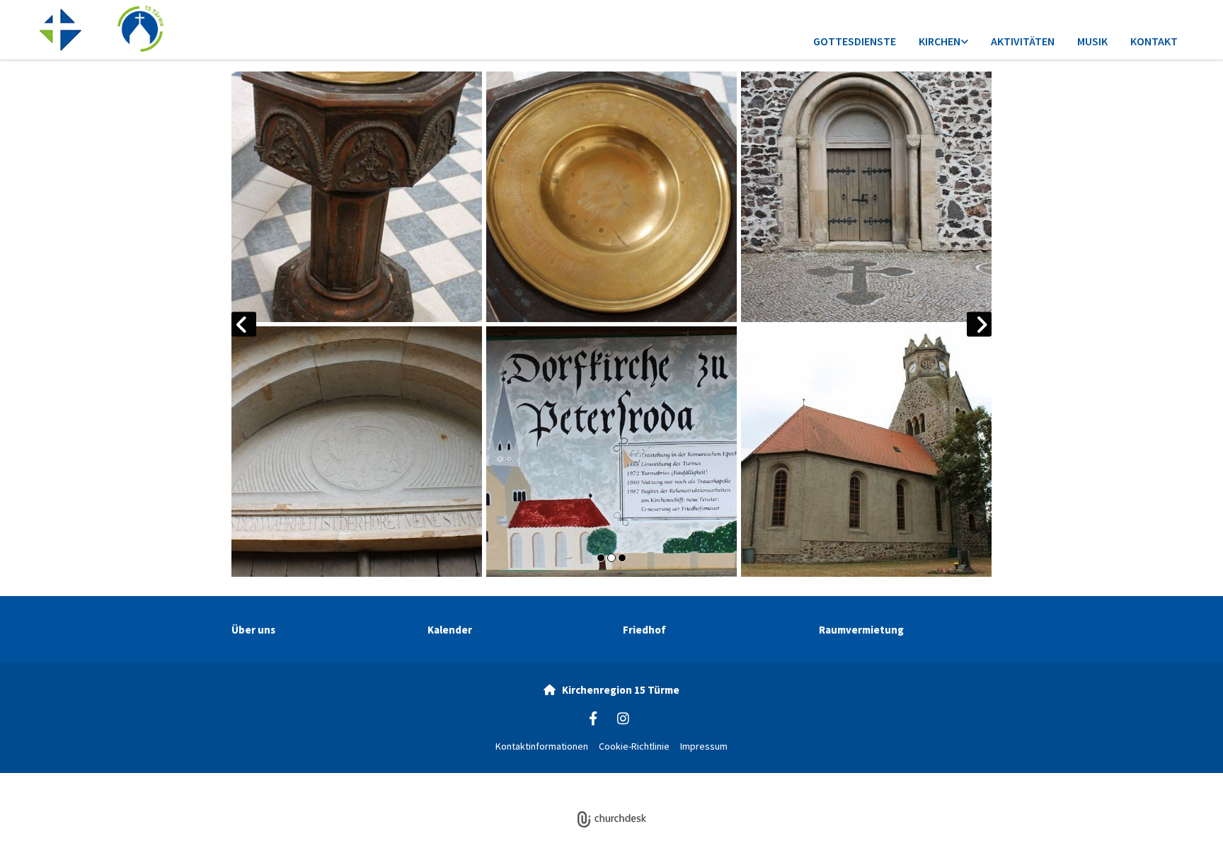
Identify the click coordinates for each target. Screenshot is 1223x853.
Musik (1092, 41)
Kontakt (1154, 41)
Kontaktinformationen (541, 746)
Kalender (449, 629)
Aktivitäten (1023, 41)
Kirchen (939, 41)
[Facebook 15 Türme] (593, 717)
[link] (943, 42)
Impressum (704, 746)
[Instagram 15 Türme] (622, 717)
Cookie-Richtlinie (634, 746)
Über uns (253, 629)
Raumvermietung (861, 629)
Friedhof (644, 629)
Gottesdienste (854, 41)
